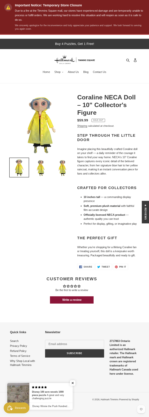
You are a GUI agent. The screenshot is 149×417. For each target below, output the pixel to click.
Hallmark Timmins (109, 399)
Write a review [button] (71, 299)
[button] (72, 383)
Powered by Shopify (129, 399)
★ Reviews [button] (145, 212)
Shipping (82, 125)
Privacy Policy (18, 345)
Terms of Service (20, 355)
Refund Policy (18, 350)
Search (14, 340)
